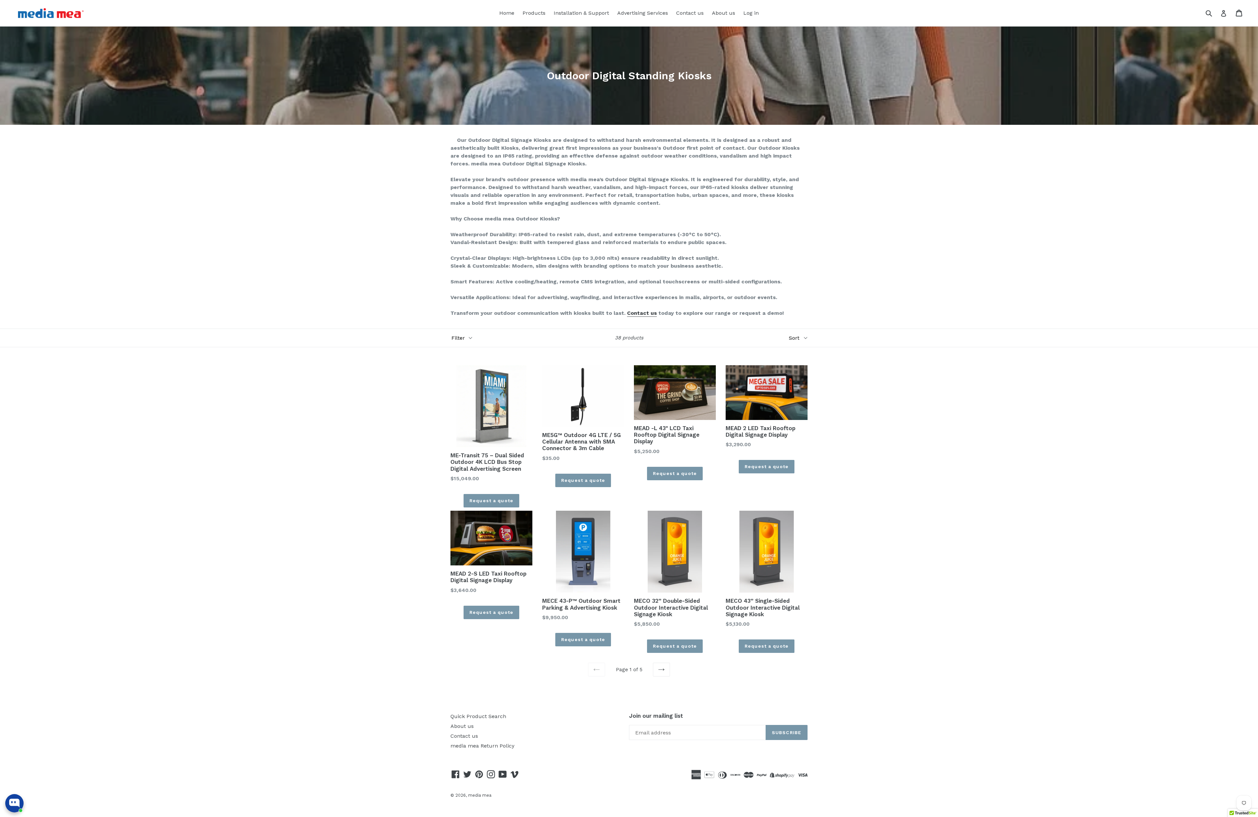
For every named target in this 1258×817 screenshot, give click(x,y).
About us (723, 13)
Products (534, 13)
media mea (479, 795)
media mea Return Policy (482, 746)
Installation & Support (581, 13)
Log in (751, 13)
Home (506, 13)
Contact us (690, 13)
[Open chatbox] (14, 803)
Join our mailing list (656, 715)
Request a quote (491, 500)
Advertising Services (642, 13)
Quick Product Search (478, 716)
